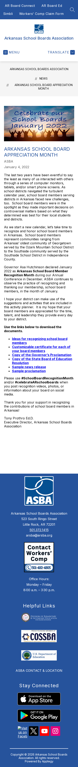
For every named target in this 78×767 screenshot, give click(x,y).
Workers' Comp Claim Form (41, 14)
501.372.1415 (39, 530)
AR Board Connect (20, 6)
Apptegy (47, 761)
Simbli (8, 14)
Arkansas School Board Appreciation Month (44, 86)
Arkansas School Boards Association (39, 69)
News (43, 78)
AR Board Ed (51, 6)
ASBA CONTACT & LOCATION (39, 671)
